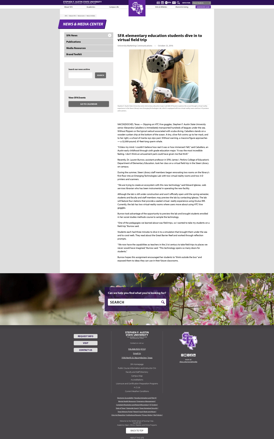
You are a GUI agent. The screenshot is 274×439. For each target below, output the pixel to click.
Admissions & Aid (203, 7)
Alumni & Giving (181, 7)
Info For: (186, 3)
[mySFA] (168, 2)
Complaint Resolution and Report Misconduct (132, 405)
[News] (158, 2)
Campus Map (137, 375)
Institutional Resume (133, 415)
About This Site (137, 437)
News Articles (91, 16)
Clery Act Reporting (118, 415)
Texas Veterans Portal (125, 412)
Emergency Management (146, 401)
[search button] (163, 302)
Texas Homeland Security (148, 408)
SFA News (71, 35)
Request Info (85, 336)
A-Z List (137, 387)
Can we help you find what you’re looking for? (137, 293)
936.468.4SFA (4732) (137, 349)
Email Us (137, 353)
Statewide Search (132, 408)
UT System (153, 405)
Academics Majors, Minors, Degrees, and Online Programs (137, 425)
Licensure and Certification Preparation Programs (137, 383)
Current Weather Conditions (137, 391)
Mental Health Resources (127, 401)
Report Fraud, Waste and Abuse (144, 412)
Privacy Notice (147, 415)
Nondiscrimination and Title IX (145, 398)
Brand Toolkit (74, 54)
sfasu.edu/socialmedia (188, 362)
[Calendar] (162, 2)
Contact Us (85, 350)
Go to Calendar (88, 104)
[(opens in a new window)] (182, 355)
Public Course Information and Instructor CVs (137, 368)
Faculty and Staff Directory (137, 372)
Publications (73, 41)
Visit (85, 343)
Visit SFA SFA (137, 423)
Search (100, 75)
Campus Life (114, 7)
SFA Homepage (137, 364)
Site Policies (157, 415)
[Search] (178, 2)
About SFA (68, 7)
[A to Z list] (174, 2)
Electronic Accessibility (125, 398)
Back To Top (137, 430)
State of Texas (120, 408)
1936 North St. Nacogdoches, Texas (136, 357)
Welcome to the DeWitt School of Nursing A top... (137, 421)
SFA (66, 16)
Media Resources (76, 48)
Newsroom (81, 16)
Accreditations (137, 379)
